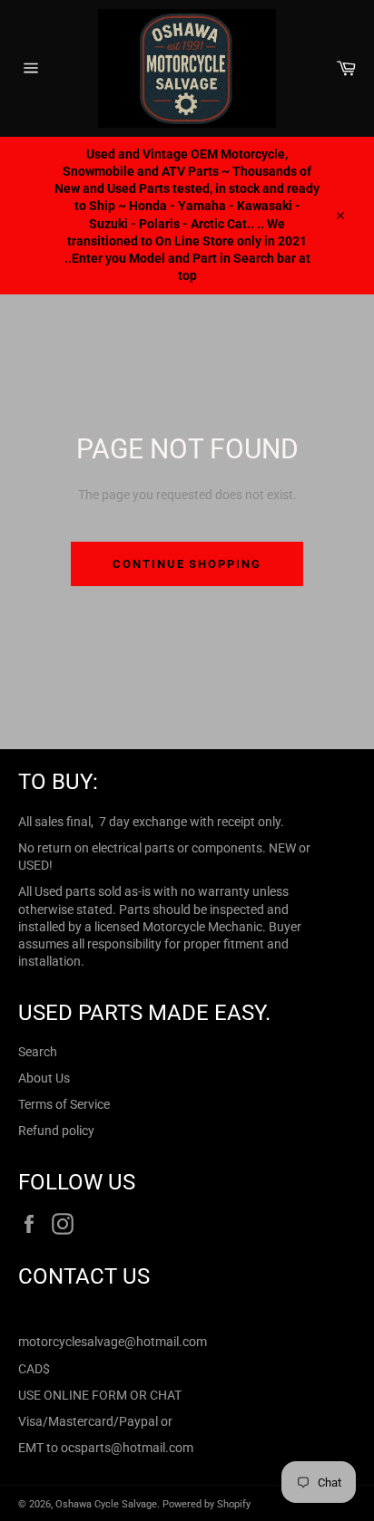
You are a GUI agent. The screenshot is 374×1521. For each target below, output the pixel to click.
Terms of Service (64, 1104)
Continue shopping (187, 564)
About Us (44, 1078)
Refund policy (56, 1130)
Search (37, 1051)
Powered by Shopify (206, 1504)
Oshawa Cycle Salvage (106, 1504)
